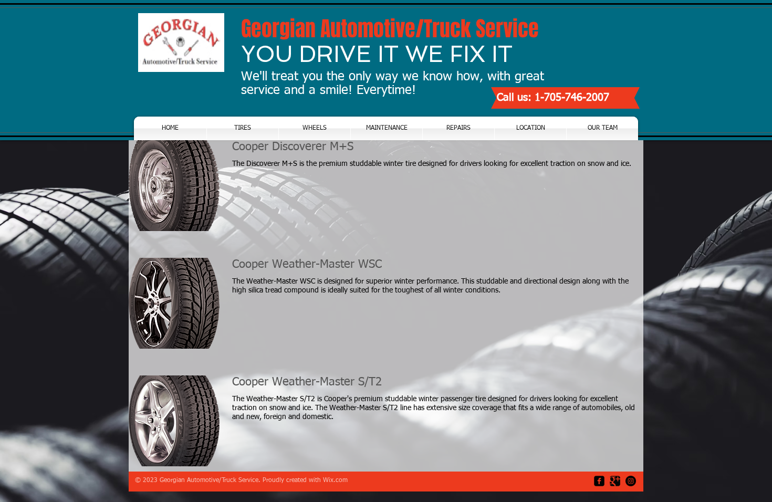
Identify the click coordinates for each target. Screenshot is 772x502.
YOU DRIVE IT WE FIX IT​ (377, 54)
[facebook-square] (599, 481)
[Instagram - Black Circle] (630, 481)
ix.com (338, 480)
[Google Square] (615, 481)
